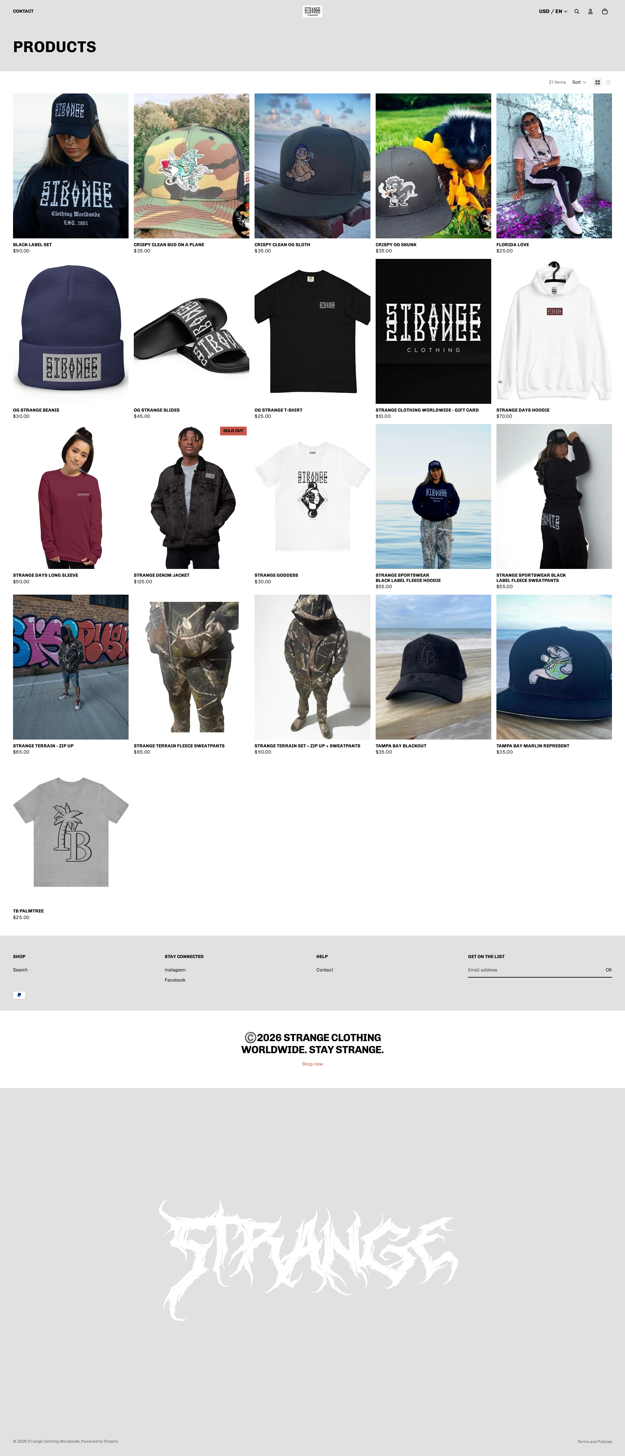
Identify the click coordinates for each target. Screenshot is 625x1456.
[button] (579, 82)
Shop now (312, 1064)
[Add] (481, 729)
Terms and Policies (594, 1441)
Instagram (175, 970)
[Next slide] (119, 166)
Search (20, 970)
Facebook (175, 980)
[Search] (577, 11)
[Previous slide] (23, 166)
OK (609, 970)
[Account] (590, 11)
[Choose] (118, 228)
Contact (324, 970)
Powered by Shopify (99, 1441)
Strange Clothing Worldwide (53, 1441)
